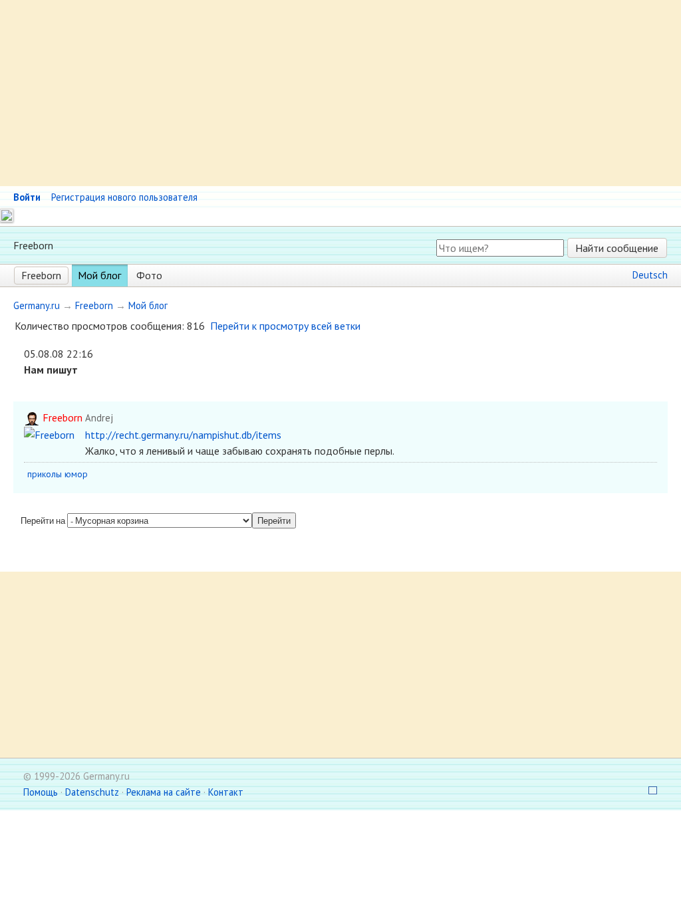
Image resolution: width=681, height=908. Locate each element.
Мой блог (99, 275)
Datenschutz (92, 792)
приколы (44, 474)
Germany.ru (36, 305)
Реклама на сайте (163, 792)
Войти (27, 197)
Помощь (40, 792)
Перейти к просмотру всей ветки (285, 325)
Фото (149, 275)
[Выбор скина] (648, 792)
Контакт (225, 792)
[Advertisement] (340, 93)
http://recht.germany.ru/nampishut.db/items (183, 434)
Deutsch (650, 275)
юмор (76, 474)
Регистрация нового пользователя (124, 197)
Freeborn (41, 275)
